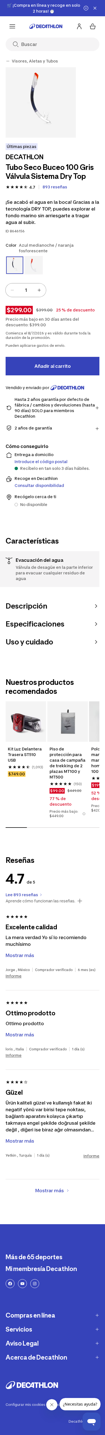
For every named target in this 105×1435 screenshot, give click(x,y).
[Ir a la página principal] (46, 26)
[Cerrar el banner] (94, 8)
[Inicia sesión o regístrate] (79, 26)
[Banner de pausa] (85, 8)
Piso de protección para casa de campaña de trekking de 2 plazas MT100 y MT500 (68, 763)
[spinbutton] (25, 290)
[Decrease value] (12, 290)
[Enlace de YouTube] (22, 1283)
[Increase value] (39, 290)
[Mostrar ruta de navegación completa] (8, 61)
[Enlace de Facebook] (10, 1283)
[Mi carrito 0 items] (92, 26)
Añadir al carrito (52, 366)
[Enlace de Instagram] (34, 1283)
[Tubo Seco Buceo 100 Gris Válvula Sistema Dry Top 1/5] (41, 102)
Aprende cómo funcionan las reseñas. (40, 901)
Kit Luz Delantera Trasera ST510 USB (25, 754)
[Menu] (12, 26)
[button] (84, 814)
